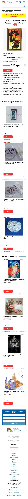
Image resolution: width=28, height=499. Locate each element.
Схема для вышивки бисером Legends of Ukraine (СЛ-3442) (13, 354)
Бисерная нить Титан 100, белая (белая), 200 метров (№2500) (14, 162)
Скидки (14, 461)
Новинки (14, 459)
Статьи (14, 476)
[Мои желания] (17, 2)
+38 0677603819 (12, 483)
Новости (14, 478)
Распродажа (14, 466)
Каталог (14, 455)
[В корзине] (20, 2)
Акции (14, 464)
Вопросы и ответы (14, 449)
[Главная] (7, 2)
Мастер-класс (14, 472)
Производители (14, 457)
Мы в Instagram (14, 492)
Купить (8, 70)
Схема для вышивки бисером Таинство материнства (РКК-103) (14, 279)
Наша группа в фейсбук (14, 495)
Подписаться (14, 423)
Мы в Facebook (14, 490)
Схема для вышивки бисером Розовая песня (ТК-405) (13, 317)
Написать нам (14, 451)
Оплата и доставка (14, 447)
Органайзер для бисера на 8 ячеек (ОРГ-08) (13, 237)
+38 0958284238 (14, 485)
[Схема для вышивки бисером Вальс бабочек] (14, 39)
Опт (14, 468)
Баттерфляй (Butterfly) (17, 58)
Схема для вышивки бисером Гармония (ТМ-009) (14, 391)
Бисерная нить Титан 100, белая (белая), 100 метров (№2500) (14, 200)
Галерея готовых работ (14, 474)
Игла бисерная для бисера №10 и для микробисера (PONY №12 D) (13, 125)
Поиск (25, 6)
